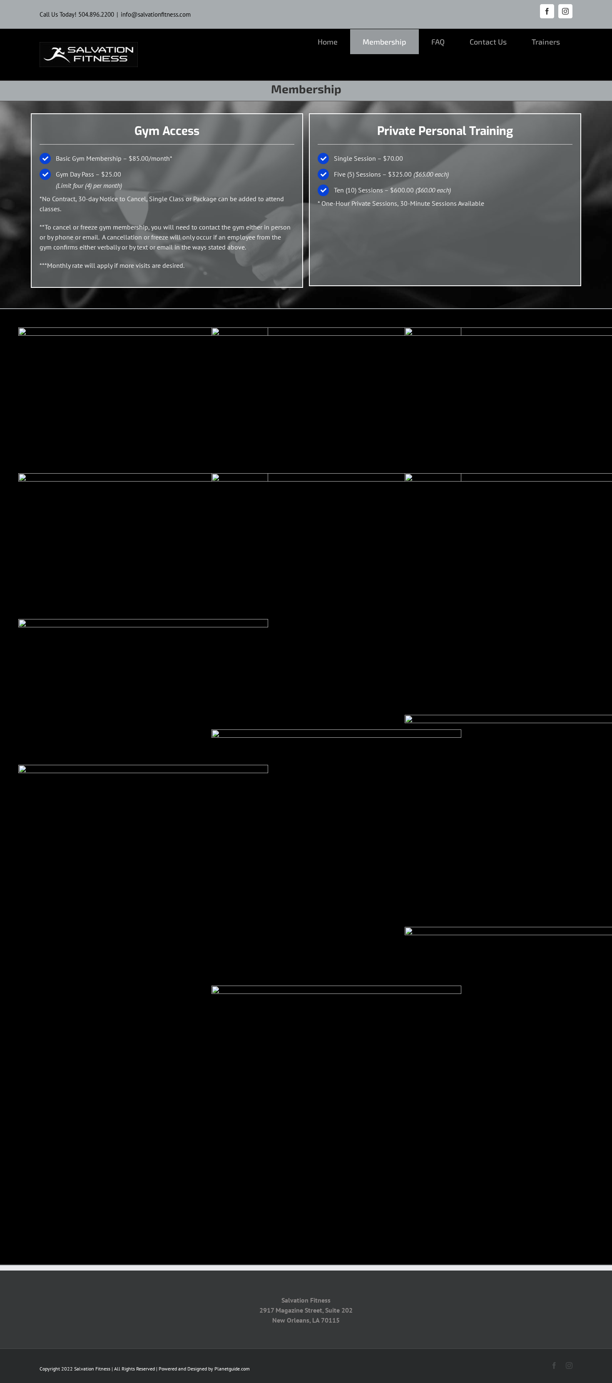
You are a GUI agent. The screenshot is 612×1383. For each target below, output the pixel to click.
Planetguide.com (232, 1369)
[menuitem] (327, 41)
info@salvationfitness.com (156, 14)
